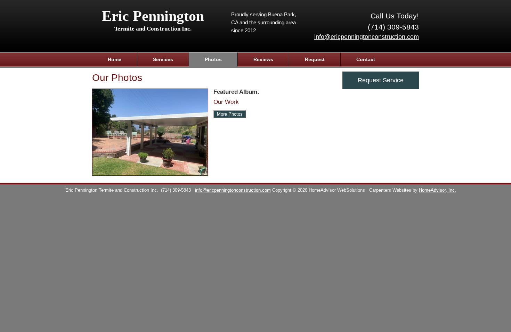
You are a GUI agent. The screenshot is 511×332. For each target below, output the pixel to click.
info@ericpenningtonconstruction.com (366, 36)
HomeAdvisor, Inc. (437, 190)
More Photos (230, 114)
